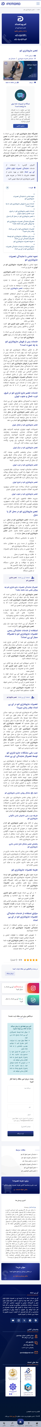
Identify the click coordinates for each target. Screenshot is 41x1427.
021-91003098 (28, 1345)
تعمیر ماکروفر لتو (12, 697)
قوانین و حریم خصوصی (33, 1411)
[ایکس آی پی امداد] (24, 1320)
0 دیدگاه (31, 83)
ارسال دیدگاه (10, 974)
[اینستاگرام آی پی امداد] (18, 1320)
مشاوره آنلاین (20, 126)
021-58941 (20, 35)
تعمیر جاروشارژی (16, 288)
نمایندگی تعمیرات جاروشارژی (25, 59)
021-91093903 (20, 40)
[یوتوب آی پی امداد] (12, 1320)
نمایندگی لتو (12, 59)
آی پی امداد (13, 1416)
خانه (38, 10)
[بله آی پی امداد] (35, 1320)
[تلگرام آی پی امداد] (30, 1320)
